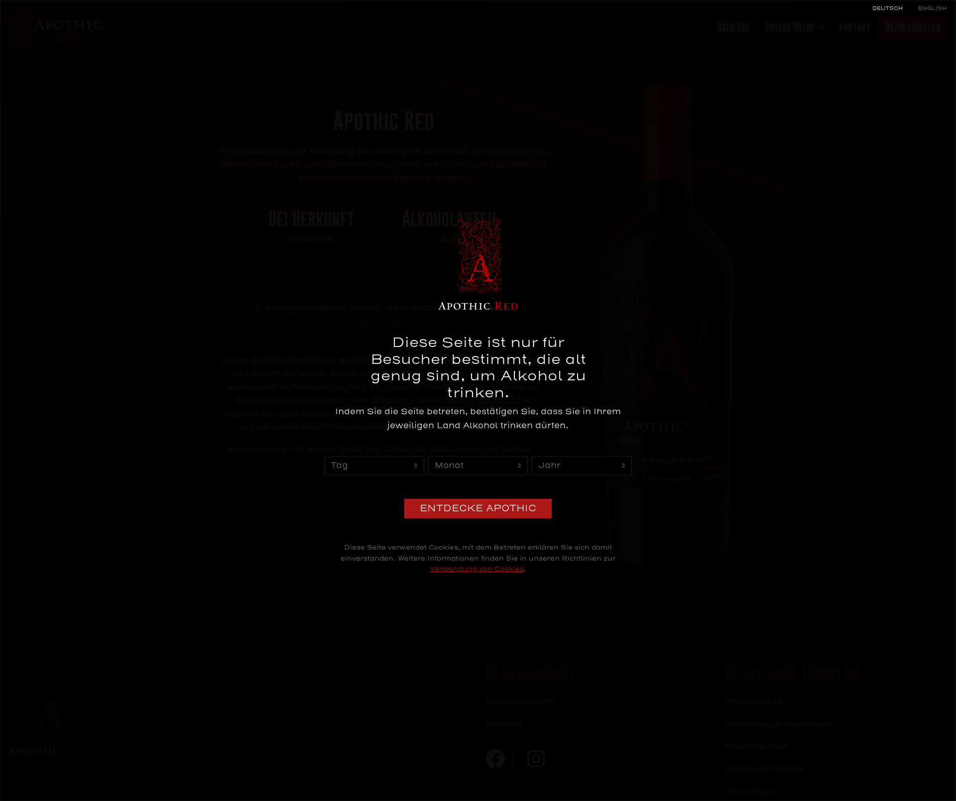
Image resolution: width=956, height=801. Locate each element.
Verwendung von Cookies (477, 568)
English (932, 8)
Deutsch (887, 8)
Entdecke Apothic (478, 508)
